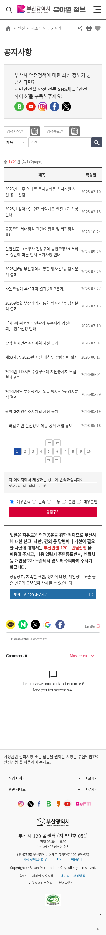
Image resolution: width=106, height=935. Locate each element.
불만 (71, 502)
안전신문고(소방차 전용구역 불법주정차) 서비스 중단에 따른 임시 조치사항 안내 (41, 251)
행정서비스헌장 (42, 882)
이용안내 (77, 859)
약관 (23, 875)
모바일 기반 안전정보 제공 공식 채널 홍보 (38, 425)
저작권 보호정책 (43, 875)
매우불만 (90, 502)
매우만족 (23, 502)
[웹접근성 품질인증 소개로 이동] (53, 896)
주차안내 (59, 859)
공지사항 (54, 28)
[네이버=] (19, 106)
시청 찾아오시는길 (35, 859)
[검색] (96, 142)
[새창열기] (19, 804)
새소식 (36, 28)
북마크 (97, 28)
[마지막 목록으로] (57, 459)
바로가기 (91, 778)
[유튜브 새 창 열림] (31, 106)
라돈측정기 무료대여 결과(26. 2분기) (34, 288)
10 (89, 451)
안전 (21, 28)
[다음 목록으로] (49, 459)
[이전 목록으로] (57, 442)
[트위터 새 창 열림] (66, 106)
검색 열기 (9, 9)
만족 (41, 502)
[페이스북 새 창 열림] (54, 106)
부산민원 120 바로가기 (31, 594)
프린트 (89, 28)
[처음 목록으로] (49, 442)
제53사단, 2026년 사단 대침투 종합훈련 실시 (41, 357)
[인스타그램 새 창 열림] (42, 106)
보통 (56, 502)
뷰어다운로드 (68, 882)
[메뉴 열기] (97, 9)
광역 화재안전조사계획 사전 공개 (31, 343)
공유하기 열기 (80, 28)
